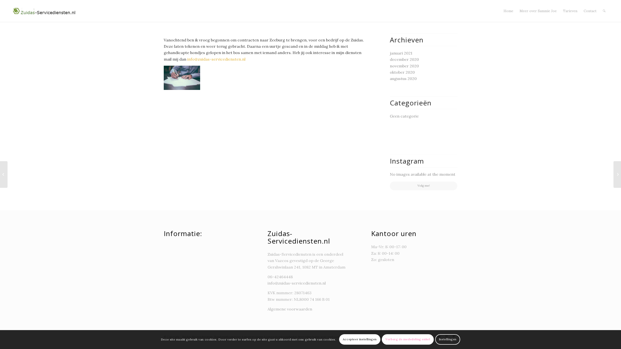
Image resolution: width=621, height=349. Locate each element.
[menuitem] (508, 11)
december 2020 (404, 59)
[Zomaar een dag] (4, 174)
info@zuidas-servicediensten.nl (216, 59)
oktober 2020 (402, 72)
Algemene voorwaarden (290, 309)
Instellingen (448, 339)
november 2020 (404, 65)
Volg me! (423, 185)
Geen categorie (404, 116)
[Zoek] (604, 11)
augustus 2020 (403, 78)
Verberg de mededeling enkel (407, 339)
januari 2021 (401, 53)
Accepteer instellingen (360, 339)
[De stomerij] (617, 174)
